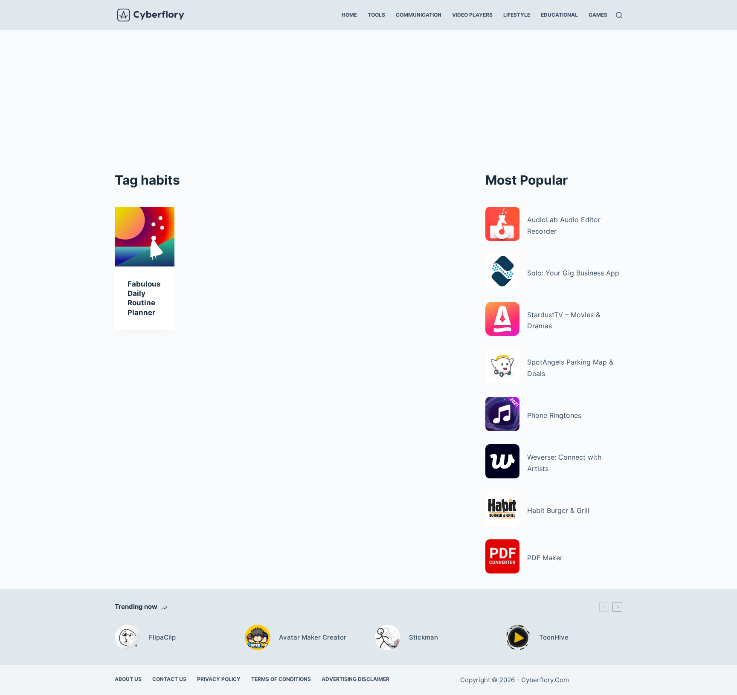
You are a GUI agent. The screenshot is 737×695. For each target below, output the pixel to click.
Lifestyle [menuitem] (516, 15)
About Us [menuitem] (128, 679)
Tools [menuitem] (376, 15)
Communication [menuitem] (418, 15)
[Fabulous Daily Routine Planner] (144, 236)
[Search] (619, 15)
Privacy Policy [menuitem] (219, 679)
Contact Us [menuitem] (169, 679)
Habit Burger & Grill (558, 510)
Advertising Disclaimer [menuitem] (355, 679)
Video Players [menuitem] (472, 15)
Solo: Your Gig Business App (573, 273)
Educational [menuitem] (559, 15)
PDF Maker (545, 557)
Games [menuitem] (598, 15)
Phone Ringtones (554, 415)
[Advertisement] (368, 93)
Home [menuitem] (349, 15)
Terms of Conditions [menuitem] (281, 679)
